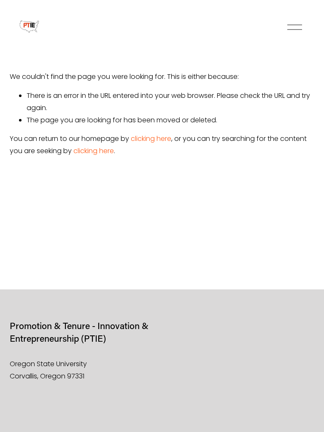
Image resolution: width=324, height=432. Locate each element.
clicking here (151, 138)
